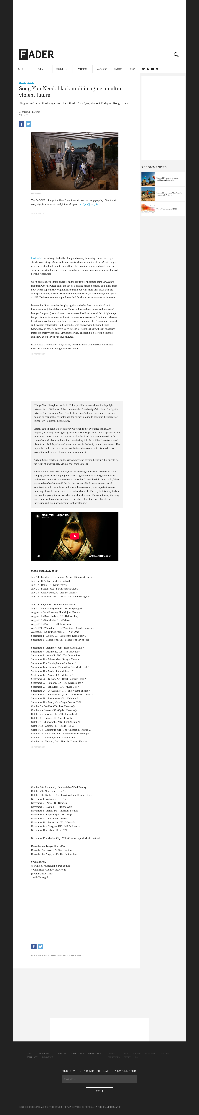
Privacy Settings (72, 1107)
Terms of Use (60, 1054)
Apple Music (164, 1054)
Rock (30, 82)
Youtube (137, 1054)
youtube (152, 69)
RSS (136, 1057)
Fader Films (47, 1057)
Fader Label (32, 1057)
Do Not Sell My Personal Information (101, 1107)
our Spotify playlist (88, 204)
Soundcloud (114, 1057)
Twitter (143, 69)
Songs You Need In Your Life (66, 956)
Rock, (47, 956)
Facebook (124, 1054)
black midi (36, 258)
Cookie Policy (94, 1054)
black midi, (37, 956)
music (22, 82)
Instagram (150, 1054)
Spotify (127, 1057)
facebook (148, 69)
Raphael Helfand (31, 112)
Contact (31, 1054)
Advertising (44, 1054)
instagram (157, 69)
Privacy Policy (77, 1054)
